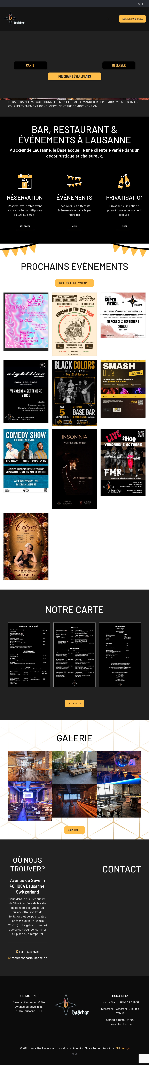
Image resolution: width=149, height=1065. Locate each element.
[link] (29, 655)
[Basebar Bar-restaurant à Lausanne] (15, 19)
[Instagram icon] (139, 3)
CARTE (30, 65)
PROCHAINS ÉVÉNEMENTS (74, 76)
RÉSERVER (119, 65)
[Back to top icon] (135, 1059)
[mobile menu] (110, 18)
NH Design (123, 1048)
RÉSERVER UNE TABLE (132, 19)
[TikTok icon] (143, 3)
